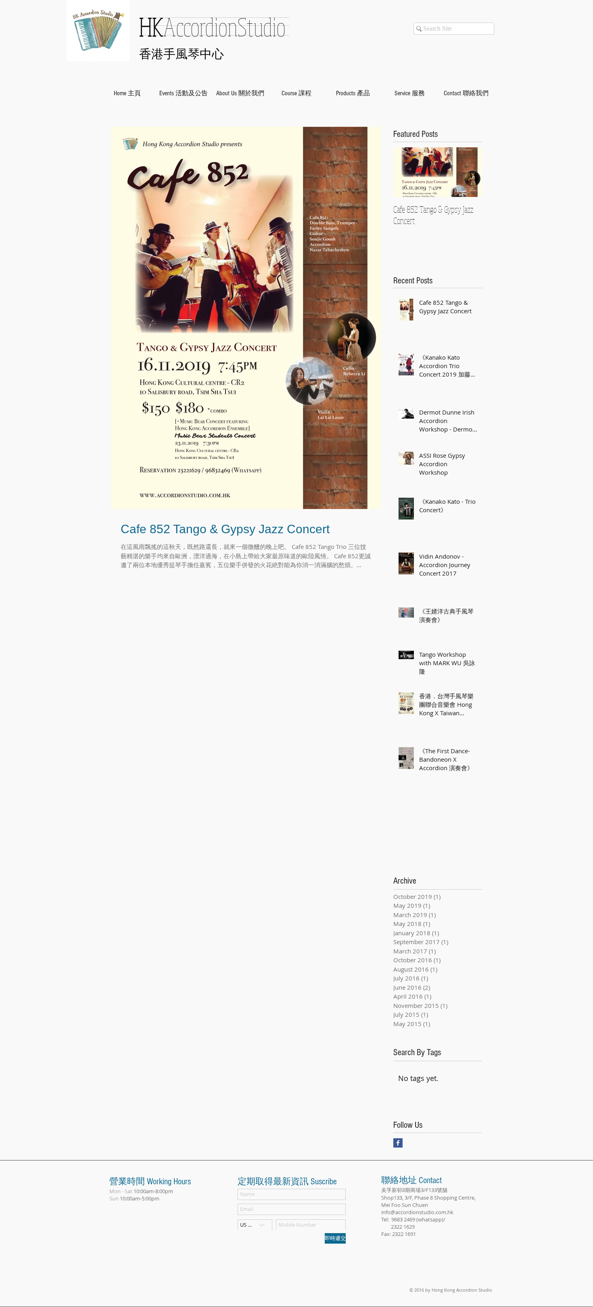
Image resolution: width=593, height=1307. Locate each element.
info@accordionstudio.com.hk (417, 1212)
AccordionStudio (212, 27)
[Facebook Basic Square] (398, 1143)
